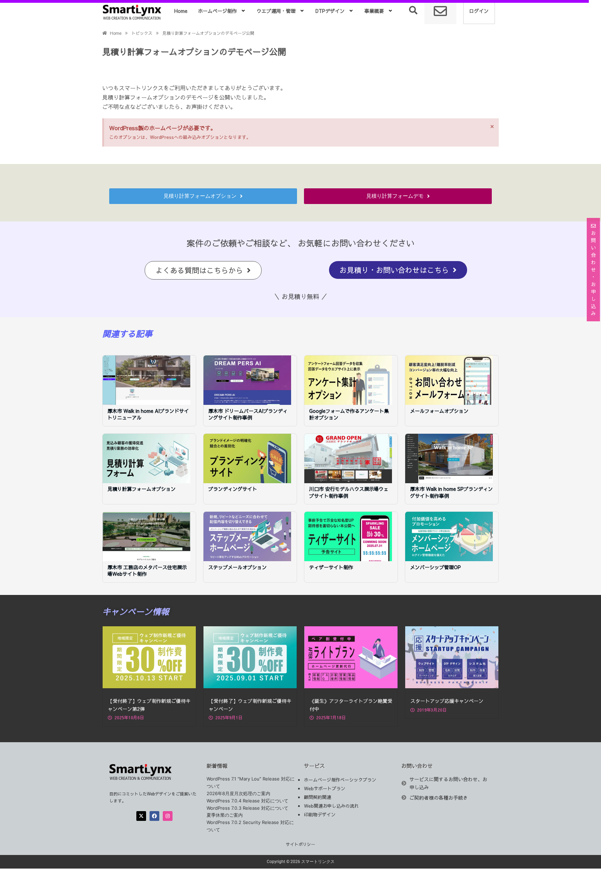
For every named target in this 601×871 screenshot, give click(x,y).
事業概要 (374, 10)
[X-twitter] (141, 816)
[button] (222, 10)
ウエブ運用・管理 (276, 10)
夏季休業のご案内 (225, 815)
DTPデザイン (330, 10)
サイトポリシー (300, 844)
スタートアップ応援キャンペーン (446, 700)
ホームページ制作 (217, 10)
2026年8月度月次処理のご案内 (238, 793)
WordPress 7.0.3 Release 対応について (247, 808)
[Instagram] (168, 816)
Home (180, 10)
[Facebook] (154, 816)
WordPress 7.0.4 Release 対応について (247, 800)
